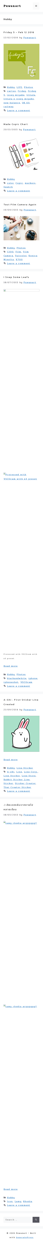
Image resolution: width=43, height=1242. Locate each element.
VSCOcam (26, 682)
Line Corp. (31, 771)
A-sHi (11, 771)
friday (22, 91)
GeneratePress (25, 1237)
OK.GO (26, 102)
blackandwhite (17, 678)
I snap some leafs (16, 277)
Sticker (8, 783)
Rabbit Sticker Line (17, 779)
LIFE (19, 87)
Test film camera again (20, 204)
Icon (10, 1201)
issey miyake (16, 95)
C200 (10, 251)
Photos (28, 87)
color (10, 183)
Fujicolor (21, 255)
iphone (33, 678)
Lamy (18, 1201)
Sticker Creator (25, 783)
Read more (11, 666)
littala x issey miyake (19, 99)
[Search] (36, 1220)
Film (18, 251)
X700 (19, 259)
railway (9, 106)
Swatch (8, 187)
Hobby (11, 87)
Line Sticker (25, 768)
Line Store (29, 775)
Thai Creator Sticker (17, 787)
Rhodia (27, 1201)
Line (19, 771)
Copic (19, 183)
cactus (11, 91)
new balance (12, 102)
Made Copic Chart (16, 124)
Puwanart (12, 6)
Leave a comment (18, 110)
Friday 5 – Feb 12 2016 (19, 32)
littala (31, 95)
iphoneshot (11, 682)
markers (30, 183)
